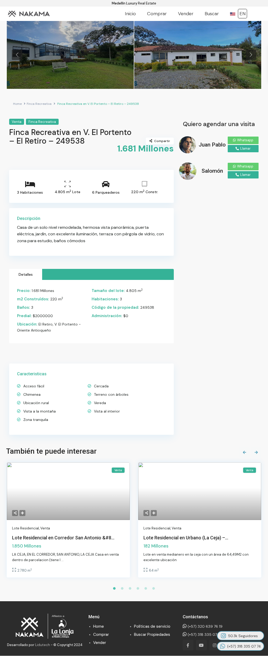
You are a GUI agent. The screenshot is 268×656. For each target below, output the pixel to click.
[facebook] (188, 645)
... (62, 560)
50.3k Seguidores (243, 635)
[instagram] (214, 645)
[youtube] (201, 645)
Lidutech (42, 644)
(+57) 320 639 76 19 (204, 626)
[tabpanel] (70, 55)
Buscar (212, 13)
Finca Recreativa (39, 104)
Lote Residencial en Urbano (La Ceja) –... (185, 537)
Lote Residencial (25, 528)
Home (17, 104)
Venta (16, 122)
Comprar (157, 13)
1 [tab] (114, 588)
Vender (185, 13)
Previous (17, 55)
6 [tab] (153, 588)
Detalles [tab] (26, 274)
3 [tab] (130, 588)
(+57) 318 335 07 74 (204, 634)
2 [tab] (122, 588)
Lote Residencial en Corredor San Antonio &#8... (63, 537)
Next (251, 55)
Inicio (130, 13)
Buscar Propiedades (152, 634)
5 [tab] (145, 588)
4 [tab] (138, 588)
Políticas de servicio (152, 626)
